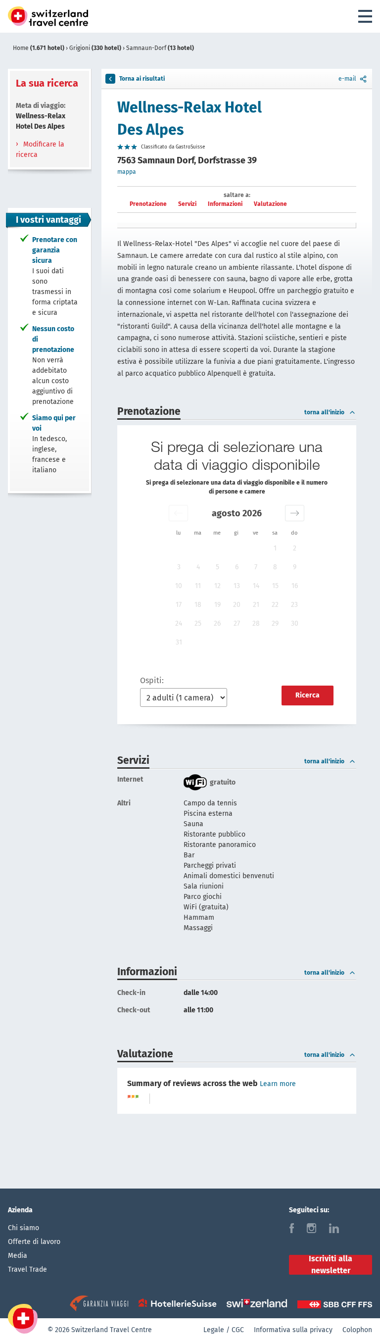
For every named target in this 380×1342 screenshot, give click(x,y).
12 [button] (217, 586)
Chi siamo (23, 1228)
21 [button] (256, 604)
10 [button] (178, 586)
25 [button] (197, 623)
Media (17, 1255)
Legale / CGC (223, 1330)
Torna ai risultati (142, 78)
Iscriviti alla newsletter (330, 1265)
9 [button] (294, 567)
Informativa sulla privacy (293, 1330)
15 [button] (275, 586)
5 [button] (217, 567)
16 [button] (294, 586)
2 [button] (294, 548)
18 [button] (197, 604)
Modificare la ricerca (40, 149)
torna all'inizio (324, 412)
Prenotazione (148, 204)
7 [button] (255, 567)
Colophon (357, 1330)
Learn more (278, 1084)
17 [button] (179, 604)
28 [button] (256, 623)
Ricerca (307, 695)
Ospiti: (152, 680)
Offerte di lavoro (34, 1242)
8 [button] (275, 567)
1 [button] (275, 548)
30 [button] (294, 623)
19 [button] (217, 604)
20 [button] (236, 604)
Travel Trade (27, 1269)
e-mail (347, 78)
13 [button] (237, 586)
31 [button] (179, 642)
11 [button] (198, 586)
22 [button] (275, 604)
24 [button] (178, 623)
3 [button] (179, 567)
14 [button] (256, 586)
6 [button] (236, 567)
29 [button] (275, 623)
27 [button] (237, 623)
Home (38, 48)
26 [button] (217, 623)
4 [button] (198, 567)
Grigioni (95, 48)
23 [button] (294, 604)
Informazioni (225, 204)
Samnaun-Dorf (160, 48)
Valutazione (270, 204)
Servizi (187, 204)
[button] (178, 513)
